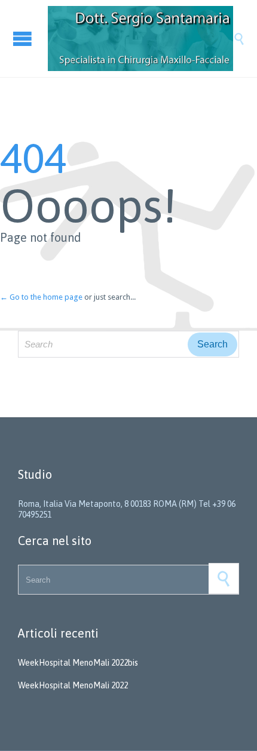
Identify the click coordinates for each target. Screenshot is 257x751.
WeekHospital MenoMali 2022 (73, 685)
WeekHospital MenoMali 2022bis (78, 662)
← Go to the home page (41, 297)
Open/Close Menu (24, 38)
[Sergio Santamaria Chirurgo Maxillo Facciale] (140, 38)
